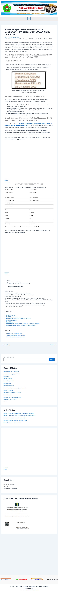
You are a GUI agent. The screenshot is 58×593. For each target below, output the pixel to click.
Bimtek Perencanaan (11, 320)
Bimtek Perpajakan (7, 395)
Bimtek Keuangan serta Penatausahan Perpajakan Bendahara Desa (19, 415)
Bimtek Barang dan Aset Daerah (11, 371)
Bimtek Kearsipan (7, 378)
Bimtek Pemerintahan (8, 385)
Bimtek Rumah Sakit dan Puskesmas (12, 397)
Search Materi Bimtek (8, 357)
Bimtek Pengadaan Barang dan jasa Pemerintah (14, 388)
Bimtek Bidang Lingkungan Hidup (11, 374)
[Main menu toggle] (29, 18)
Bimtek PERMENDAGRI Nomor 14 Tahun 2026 (14, 418)
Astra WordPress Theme (32, 590)
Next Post (53, 344)
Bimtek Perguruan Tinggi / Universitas (12, 392)
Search (51, 359)
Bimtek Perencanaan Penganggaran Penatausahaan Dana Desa (18, 413)
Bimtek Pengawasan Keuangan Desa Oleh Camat (15, 420)
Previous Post (5, 344)
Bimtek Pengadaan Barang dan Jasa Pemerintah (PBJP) (21, 325)
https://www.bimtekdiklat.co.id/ (14, 333)
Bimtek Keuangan (10, 315)
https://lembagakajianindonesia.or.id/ (16, 335)
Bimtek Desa (9, 322)
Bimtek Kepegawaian (11, 316)
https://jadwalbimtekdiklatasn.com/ (15, 337)
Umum (5, 402)
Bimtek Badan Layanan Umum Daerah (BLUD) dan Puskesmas (22, 323)
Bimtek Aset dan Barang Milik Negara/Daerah (18, 318)
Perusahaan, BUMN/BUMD (9, 399)
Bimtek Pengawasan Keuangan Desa (12, 422)
